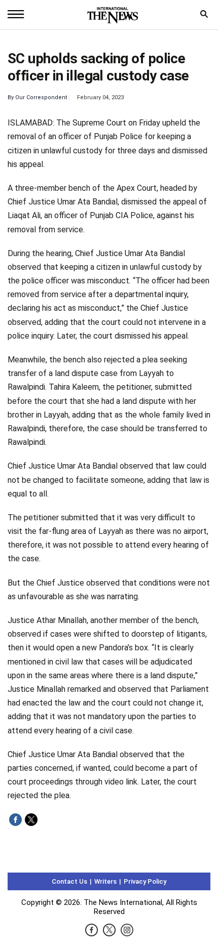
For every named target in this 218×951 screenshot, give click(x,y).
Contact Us (69, 881)
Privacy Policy (145, 881)
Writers (105, 881)
